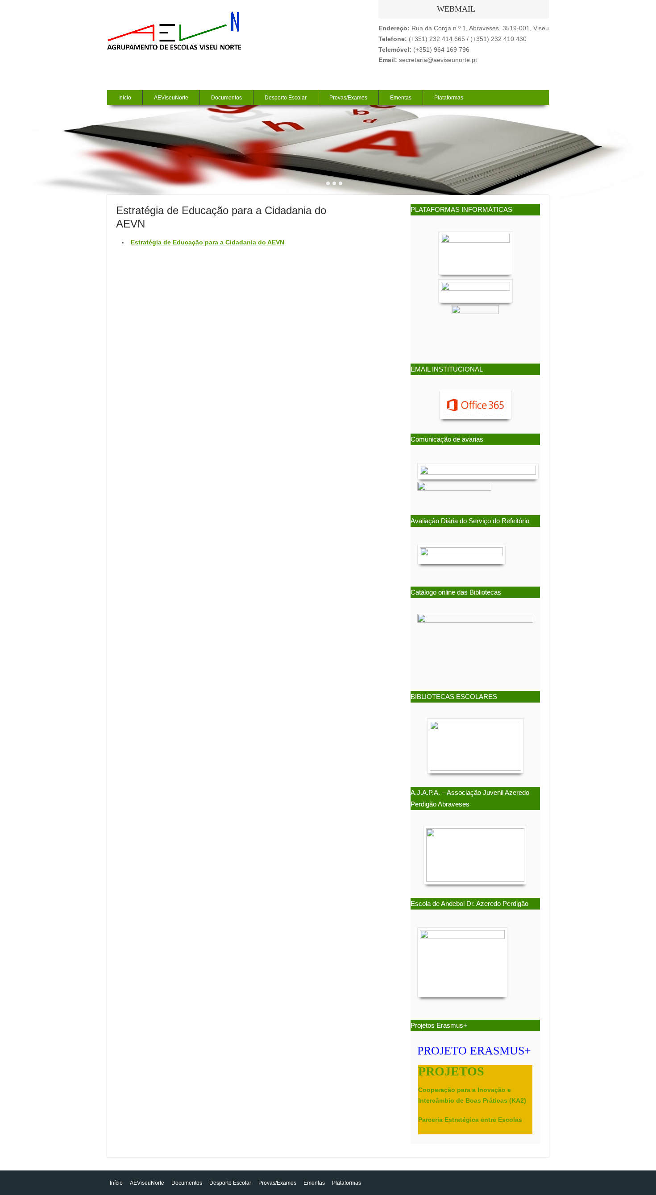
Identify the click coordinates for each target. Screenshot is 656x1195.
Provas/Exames (348, 98)
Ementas (400, 98)
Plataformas (448, 98)
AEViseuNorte (171, 98)
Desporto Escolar (286, 98)
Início (124, 98)
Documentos (226, 98)
